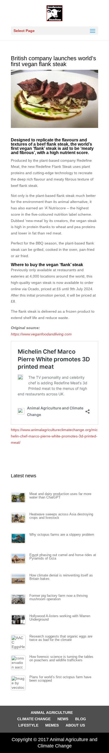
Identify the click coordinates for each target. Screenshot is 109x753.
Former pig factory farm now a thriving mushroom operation (58, 597)
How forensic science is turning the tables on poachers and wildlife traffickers (61, 658)
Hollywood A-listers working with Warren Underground (59, 617)
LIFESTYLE (28, 725)
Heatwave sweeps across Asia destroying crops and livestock (61, 516)
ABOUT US (75, 725)
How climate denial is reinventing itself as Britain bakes (61, 577)
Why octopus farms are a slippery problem (61, 535)
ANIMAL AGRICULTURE (52, 712)
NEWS (62, 719)
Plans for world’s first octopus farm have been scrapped (60, 678)
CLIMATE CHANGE (34, 719)
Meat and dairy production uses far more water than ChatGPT (60, 495)
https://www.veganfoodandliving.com (41, 334)
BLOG (80, 719)
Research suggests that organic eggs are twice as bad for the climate (60, 638)
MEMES (52, 725)
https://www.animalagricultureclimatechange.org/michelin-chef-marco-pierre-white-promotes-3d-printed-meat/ (54, 436)
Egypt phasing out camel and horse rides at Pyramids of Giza (62, 556)
